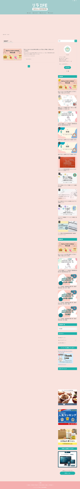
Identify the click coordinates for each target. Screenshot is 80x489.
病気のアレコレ (63, 337)
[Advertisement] (40, 24)
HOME (29, 485)
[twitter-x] (73, 0)
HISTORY (67, 67)
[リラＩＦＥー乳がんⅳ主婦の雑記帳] (40, 6)
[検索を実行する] (75, 41)
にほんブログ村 (61, 352)
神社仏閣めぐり (63, 342)
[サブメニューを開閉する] (75, 340)
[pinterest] (74, 0)
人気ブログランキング (62, 364)
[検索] (76, 0)
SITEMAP (50, 485)
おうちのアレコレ (63, 340)
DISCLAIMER (41, 485)
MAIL (47, 485)
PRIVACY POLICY (34, 485)
